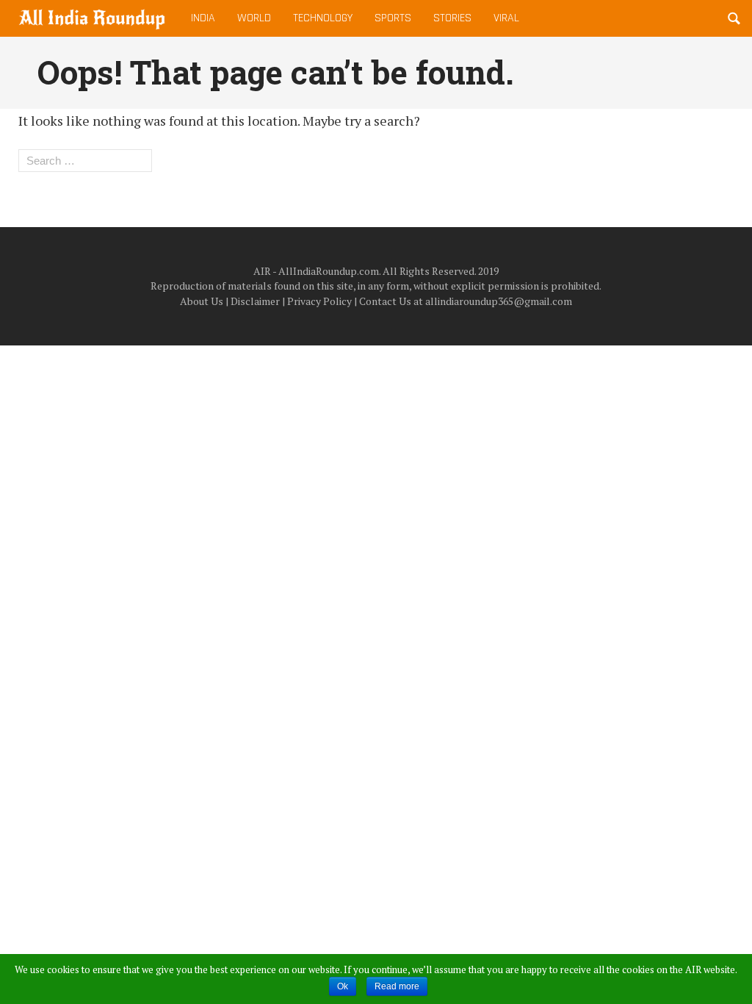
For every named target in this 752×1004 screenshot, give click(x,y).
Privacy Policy (319, 301)
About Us (201, 301)
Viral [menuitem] (506, 18)
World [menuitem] (254, 18)
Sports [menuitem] (393, 18)
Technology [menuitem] (322, 18)
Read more (397, 986)
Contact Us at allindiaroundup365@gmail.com (465, 301)
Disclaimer (255, 301)
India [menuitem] (203, 18)
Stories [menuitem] (452, 18)
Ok (342, 986)
